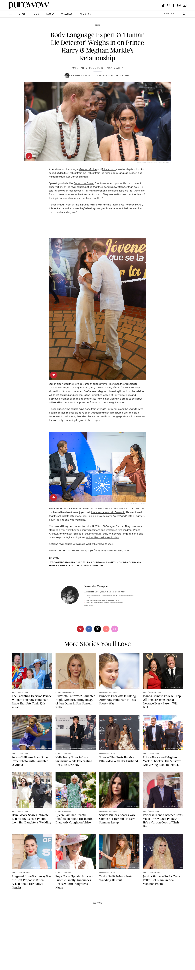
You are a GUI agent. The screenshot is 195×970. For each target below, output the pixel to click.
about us (85, 14)
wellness (67, 14)
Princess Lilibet (72, 534)
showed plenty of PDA (108, 388)
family (50, 14)
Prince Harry (109, 169)
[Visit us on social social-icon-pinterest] (168, 5)
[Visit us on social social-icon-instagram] (179, 5)
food (36, 14)
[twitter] (5, 52)
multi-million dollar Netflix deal (102, 537)
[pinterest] (29, 156)
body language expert (124, 173)
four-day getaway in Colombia (108, 512)
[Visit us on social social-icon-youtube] (184, 5)
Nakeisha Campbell (83, 75)
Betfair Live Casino (84, 183)
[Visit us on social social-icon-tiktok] (163, 5)
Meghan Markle (88, 169)
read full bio (88, 605)
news (97, 25)
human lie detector (59, 177)
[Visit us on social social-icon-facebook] (173, 5)
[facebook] (5, 44)
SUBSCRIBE (170, 14)
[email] (5, 67)
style (22, 14)
